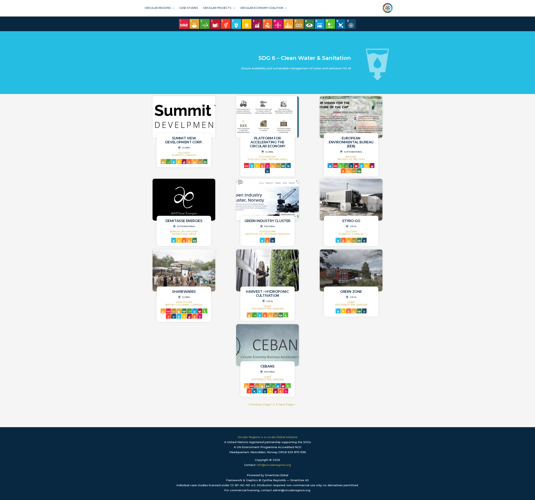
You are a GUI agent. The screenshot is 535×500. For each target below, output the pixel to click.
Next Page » (287, 404)
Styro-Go (351, 221)
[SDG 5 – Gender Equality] (225, 24)
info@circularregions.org (274, 465)
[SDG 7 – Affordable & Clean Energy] (246, 24)
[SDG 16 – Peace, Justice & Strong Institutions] (340, 24)
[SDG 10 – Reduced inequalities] (278, 24)
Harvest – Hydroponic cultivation (267, 294)
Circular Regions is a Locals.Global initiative (267, 437)
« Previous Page (259, 404)
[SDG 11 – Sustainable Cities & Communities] (288, 24)
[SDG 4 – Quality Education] (215, 24)
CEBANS (267, 366)
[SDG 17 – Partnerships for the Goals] (351, 24)
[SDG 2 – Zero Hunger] (194, 24)
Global (186, 147)
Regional (269, 226)
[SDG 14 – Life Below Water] (320, 24)
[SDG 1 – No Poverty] (184, 24)
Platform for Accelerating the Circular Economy (267, 142)
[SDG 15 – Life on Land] (330, 24)
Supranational (353, 151)
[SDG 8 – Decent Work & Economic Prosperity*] (257, 24)
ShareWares (184, 292)
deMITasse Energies (184, 221)
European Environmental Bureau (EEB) (351, 142)
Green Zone (351, 292)
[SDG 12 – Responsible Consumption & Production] (299, 24)
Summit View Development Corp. (184, 140)
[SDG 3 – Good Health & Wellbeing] (205, 24)
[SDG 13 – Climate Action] (309, 24)
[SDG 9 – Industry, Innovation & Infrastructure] (267, 24)
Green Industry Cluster (267, 221)
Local (353, 226)
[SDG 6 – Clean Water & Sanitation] (236, 24)
